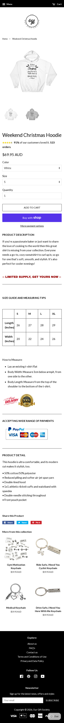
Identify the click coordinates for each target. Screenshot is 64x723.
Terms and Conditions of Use (32, 656)
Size (4, 176)
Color (5, 162)
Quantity (7, 190)
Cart (59, 4)
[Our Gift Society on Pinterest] (28, 677)
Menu (9, 4)
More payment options (32, 225)
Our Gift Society (41, 709)
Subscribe (52, 700)
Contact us (32, 652)
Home (5, 39)
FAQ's (32, 648)
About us (32, 643)
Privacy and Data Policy (32, 661)
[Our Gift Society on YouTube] (42, 677)
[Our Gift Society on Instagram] (35, 677)
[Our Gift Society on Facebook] (21, 677)
